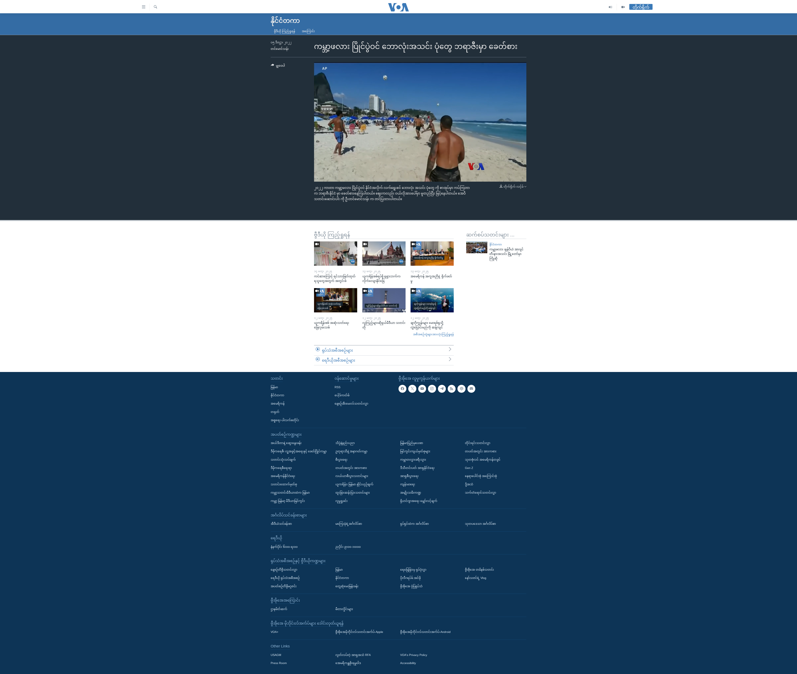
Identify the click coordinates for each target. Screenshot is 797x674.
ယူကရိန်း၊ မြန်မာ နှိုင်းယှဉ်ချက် (354, 484)
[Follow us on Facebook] (402, 389)
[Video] (623, 7)
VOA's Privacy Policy (413, 655)
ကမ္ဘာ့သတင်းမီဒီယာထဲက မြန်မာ (290, 492)
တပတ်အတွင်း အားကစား (351, 468)
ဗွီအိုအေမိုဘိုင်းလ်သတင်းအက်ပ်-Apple (359, 632)
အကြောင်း (308, 31)
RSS (337, 387)
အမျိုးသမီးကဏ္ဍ (410, 492)
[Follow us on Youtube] (422, 389)
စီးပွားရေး (341, 459)
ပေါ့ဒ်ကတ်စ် (342, 395)
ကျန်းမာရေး (407, 484)
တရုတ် (275, 411)
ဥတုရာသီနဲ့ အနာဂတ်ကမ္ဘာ (351, 451)
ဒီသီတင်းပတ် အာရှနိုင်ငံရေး (417, 468)
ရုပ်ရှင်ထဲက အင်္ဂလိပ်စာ (414, 523)
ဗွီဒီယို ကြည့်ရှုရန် (284, 31)
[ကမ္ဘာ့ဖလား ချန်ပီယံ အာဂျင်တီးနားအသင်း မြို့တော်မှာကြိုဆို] (476, 247)
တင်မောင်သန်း (280, 48)
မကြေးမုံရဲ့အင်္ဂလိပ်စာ (348, 523)
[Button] (278, 66)
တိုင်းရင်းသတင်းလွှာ (477, 443)
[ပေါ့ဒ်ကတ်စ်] (461, 389)
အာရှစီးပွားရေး (409, 476)
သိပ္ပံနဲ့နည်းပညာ (345, 443)
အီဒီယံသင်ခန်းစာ (281, 523)
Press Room (279, 663)
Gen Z (469, 468)
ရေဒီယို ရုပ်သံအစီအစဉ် (285, 578)
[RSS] (452, 389)
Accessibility (408, 663)
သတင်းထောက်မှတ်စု (284, 484)
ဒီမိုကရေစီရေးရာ (281, 468)
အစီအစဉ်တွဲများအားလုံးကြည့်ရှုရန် (433, 334)
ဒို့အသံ (469, 484)
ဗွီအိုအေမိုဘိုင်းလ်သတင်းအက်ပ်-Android (425, 632)
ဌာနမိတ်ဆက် (279, 609)
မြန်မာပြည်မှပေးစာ (411, 443)
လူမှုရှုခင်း (341, 501)
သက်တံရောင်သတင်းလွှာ (480, 492)
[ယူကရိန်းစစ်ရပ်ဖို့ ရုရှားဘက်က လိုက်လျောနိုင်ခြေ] (384, 253)
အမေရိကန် (278, 403)
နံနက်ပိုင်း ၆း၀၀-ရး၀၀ (284, 546)
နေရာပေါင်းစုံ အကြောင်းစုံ (481, 476)
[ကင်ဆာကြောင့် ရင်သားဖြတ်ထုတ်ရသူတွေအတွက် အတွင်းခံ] (335, 253)
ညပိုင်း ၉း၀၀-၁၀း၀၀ (348, 546)
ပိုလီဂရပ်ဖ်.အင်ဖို (410, 578)
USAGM (276, 655)
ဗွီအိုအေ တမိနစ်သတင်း (479, 569)
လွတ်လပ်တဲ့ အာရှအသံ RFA (353, 655)
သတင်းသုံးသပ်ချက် (283, 459)
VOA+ (274, 632)
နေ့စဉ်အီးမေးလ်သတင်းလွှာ (351, 403)
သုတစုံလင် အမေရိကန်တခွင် (482, 459)
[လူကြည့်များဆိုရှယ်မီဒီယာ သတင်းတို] (384, 300)
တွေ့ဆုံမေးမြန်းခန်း (346, 586)
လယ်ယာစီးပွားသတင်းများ (351, 476)
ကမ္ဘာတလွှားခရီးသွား (413, 459)
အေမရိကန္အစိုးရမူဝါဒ (348, 663)
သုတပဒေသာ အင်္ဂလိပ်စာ (480, 523)
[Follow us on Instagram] (432, 389)
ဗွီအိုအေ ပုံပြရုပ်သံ (411, 586)
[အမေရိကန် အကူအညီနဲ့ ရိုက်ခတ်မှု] (432, 253)
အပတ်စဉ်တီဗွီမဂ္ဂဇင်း (284, 586)
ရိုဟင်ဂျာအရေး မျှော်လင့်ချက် (418, 501)
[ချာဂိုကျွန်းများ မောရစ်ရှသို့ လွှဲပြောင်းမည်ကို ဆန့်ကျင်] (432, 300)
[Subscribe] (471, 389)
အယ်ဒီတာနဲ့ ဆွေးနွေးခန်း (286, 443)
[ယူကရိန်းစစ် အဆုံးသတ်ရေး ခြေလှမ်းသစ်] (335, 300)
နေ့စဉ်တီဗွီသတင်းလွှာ (284, 569)
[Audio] (610, 7)
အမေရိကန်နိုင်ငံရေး (283, 476)
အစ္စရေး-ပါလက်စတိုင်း (285, 420)
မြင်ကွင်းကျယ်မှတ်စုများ (415, 451)
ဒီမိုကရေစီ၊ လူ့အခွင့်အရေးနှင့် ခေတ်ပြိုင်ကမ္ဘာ (299, 451)
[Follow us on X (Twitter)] (412, 389)
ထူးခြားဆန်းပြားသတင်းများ (352, 492)
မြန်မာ (274, 387)
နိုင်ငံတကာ (495, 244)
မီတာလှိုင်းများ (344, 609)
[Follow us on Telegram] (442, 389)
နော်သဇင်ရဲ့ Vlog (475, 578)
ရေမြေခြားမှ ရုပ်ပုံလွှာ (413, 569)
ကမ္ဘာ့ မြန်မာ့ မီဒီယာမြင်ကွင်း (288, 501)
